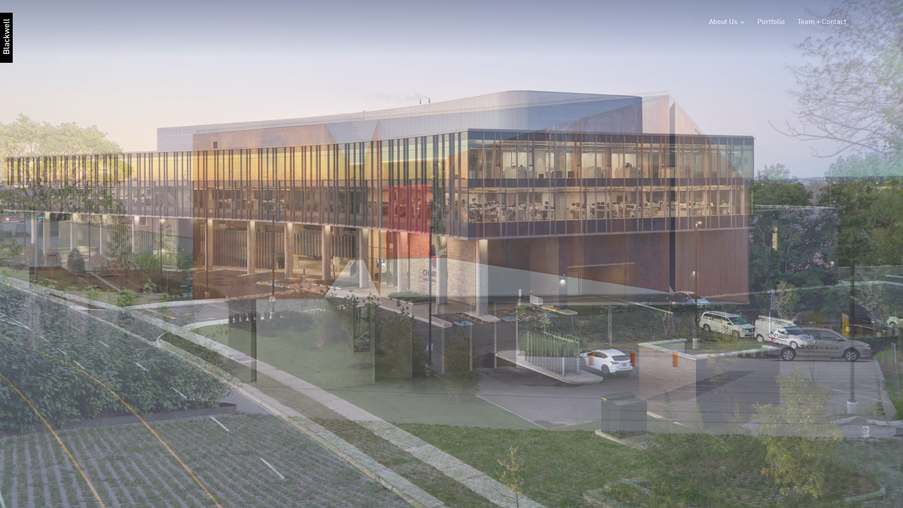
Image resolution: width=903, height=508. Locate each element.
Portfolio (771, 22)
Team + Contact (822, 22)
